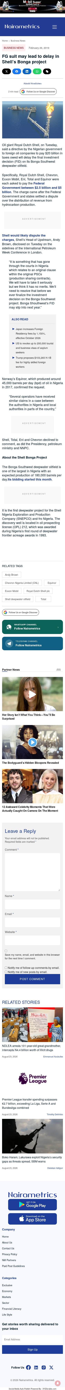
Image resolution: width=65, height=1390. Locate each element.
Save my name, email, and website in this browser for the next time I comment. (32, 956)
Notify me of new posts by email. (27, 972)
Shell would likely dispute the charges (24, 237)
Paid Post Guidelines (13, 1266)
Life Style (7, 1314)
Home (5, 40)
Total (43, 599)
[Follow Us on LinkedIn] (36, 1367)
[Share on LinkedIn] (27, 71)
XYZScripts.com (49, 1388)
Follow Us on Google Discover (41, 91)
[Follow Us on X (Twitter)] (51, 1367)
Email (9, 914)
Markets (6, 1297)
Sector (5, 1303)
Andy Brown (11, 574)
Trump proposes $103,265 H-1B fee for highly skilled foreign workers (33, 362)
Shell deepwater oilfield (17, 599)
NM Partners (9, 1260)
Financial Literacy (11, 1308)
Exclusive (7, 1285)
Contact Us (8, 1248)
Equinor (52, 583)
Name (9, 896)
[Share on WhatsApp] (37, 71)
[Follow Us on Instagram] (43, 1367)
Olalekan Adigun (55, 1167)
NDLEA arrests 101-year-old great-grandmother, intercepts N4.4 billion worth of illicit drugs (31, 1048)
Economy (7, 1291)
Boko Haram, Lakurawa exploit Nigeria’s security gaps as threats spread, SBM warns (32, 1159)
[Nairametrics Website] (22, 26)
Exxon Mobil (11, 591)
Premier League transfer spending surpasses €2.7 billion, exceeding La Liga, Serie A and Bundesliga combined (29, 1103)
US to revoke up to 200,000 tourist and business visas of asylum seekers (34, 348)
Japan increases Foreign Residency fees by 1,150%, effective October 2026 (31, 333)
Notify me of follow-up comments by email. (33, 968)
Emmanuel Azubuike (53, 1056)
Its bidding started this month (30, 479)
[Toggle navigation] (54, 27)
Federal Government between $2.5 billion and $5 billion (32, 187)
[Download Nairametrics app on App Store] (32, 1219)
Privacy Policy (9, 1254)
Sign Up (33, 1349)
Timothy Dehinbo (55, 1114)
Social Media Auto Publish (19, 1388)
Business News (18, 40)
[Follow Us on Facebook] (28, 1367)
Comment (12, 850)
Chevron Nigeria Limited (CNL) (22, 583)
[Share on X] (6, 71)
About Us (7, 1242)
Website (11, 932)
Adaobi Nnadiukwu (33, 83)
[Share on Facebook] (16, 71)
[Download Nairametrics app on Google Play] (32, 1204)
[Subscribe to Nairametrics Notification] (57, 1383)
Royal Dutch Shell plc (38, 591)
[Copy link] (47, 71)
